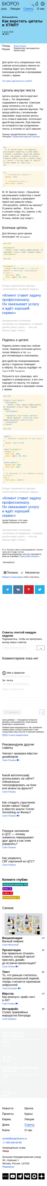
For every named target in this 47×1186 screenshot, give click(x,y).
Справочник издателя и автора (26, 137)
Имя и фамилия (16, 672)
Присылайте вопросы (29, 556)
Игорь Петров (20, 46)
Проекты (8, 1113)
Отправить (12, 712)
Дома (5, 1124)
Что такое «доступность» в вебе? (17, 81)
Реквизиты (8, 1166)
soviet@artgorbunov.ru (14, 1138)
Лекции (15, 8)
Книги (6, 1130)
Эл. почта (7, 680)
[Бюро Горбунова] (10, 3)
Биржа (6, 1119)
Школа (28, 1108)
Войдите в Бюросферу (12, 577)
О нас (41, 8)
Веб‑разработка (8, 562)
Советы (28, 8)
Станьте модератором (18, 735)
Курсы (28, 1113)
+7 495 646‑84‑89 (12, 1142)
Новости (7, 1108)
